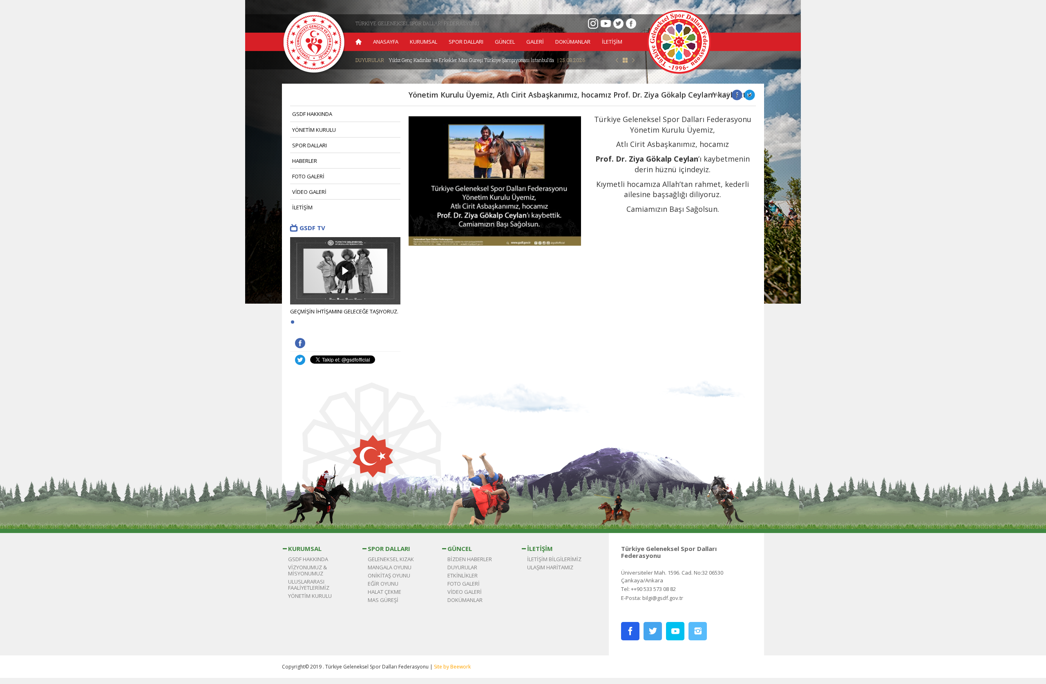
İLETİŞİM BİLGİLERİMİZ (554, 559)
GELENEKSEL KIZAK (391, 559)
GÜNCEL (505, 41)
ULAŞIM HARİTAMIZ (550, 567)
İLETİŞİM (612, 41)
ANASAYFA (385, 41)
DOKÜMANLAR (572, 41)
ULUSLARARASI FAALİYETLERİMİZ (308, 584)
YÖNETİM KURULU (314, 129)
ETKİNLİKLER (462, 575)
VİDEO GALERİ (309, 191)
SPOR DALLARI (466, 41)
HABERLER (304, 160)
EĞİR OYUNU (383, 583)
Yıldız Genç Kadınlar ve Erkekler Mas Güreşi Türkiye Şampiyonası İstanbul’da (487, 60)
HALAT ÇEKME (384, 591)
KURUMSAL (423, 41)
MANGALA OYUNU (389, 567)
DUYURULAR (462, 567)
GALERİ (535, 41)
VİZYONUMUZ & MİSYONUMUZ (307, 570)
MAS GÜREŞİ (383, 600)
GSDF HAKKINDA (312, 114)
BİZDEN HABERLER (469, 559)
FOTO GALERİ (308, 176)
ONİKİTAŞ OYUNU (389, 575)
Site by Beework (452, 666)
